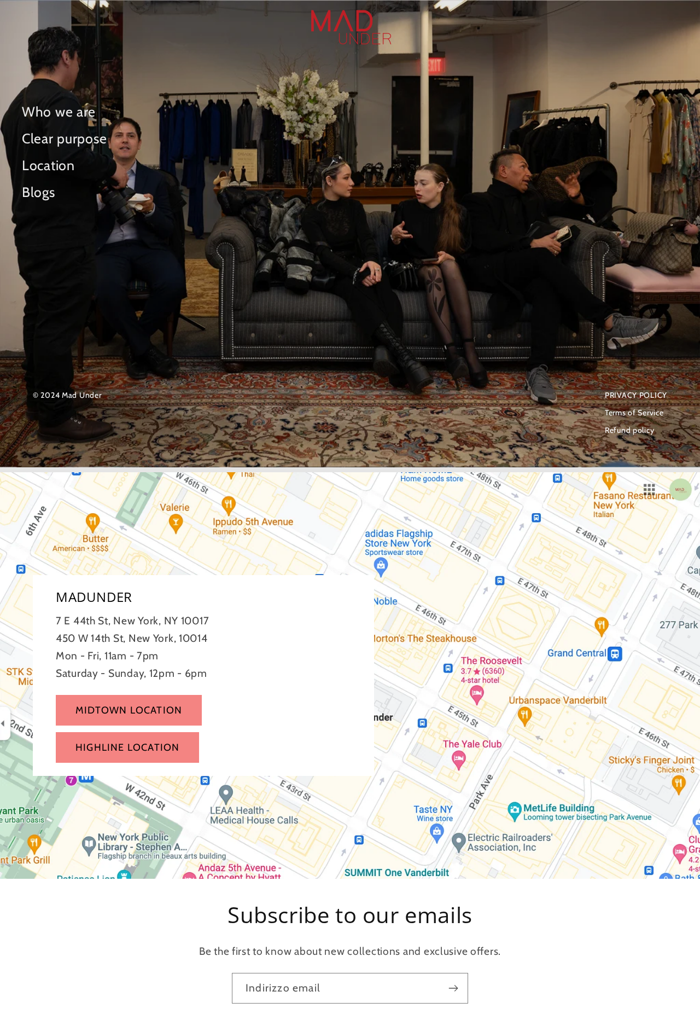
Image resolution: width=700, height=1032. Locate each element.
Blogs (38, 192)
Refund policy (629, 430)
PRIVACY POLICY (636, 395)
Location (48, 165)
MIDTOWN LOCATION (128, 710)
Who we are (59, 111)
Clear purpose (64, 138)
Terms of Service (634, 413)
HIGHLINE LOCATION (127, 747)
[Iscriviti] (453, 988)
